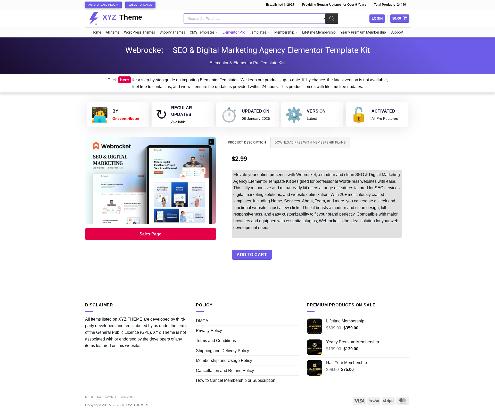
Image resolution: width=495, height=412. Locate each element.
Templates (258, 32)
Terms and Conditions (216, 340)
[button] (400, 18)
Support (397, 32)
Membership (284, 32)
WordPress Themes (139, 32)
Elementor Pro (233, 32)
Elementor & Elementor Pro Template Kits (247, 63)
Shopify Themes (172, 32)
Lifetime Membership (319, 32)
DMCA (202, 321)
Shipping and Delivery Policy (222, 350)
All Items (112, 32)
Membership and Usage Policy (224, 360)
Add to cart (252, 254)
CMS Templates (202, 32)
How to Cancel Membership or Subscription (235, 380)
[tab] (247, 142)
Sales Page (150, 234)
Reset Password (100, 397)
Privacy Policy (209, 330)
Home (96, 32)
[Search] (331, 18)
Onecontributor (125, 118)
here (124, 80)
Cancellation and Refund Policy (225, 370)
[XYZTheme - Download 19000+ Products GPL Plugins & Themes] (119, 18)
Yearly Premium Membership (363, 32)
